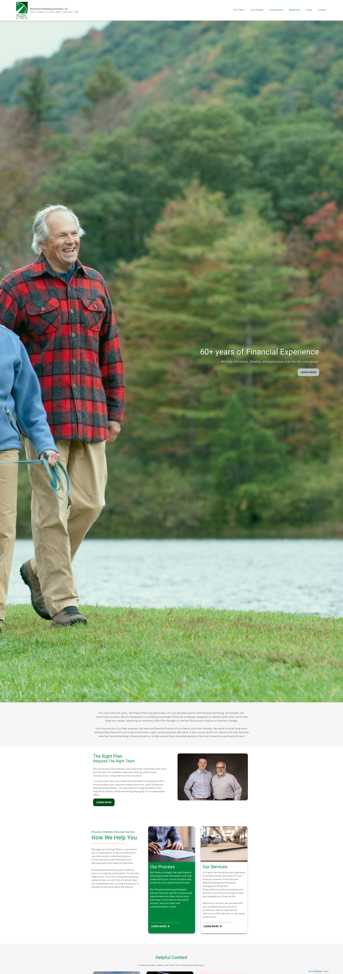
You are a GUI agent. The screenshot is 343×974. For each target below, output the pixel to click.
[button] (239, 9)
